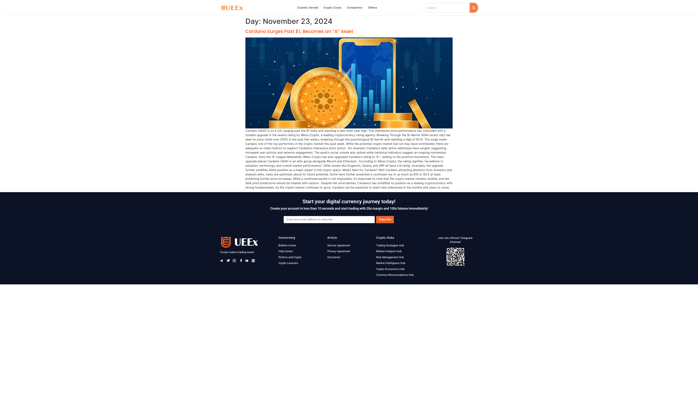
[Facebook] (241, 261)
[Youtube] (248, 261)
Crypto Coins (333, 7)
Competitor (355, 7)
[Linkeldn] (254, 261)
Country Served (307, 7)
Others (372, 7)
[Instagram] (235, 261)
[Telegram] (222, 261)
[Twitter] (229, 261)
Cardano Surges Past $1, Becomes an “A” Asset (299, 31)
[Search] (474, 8)
